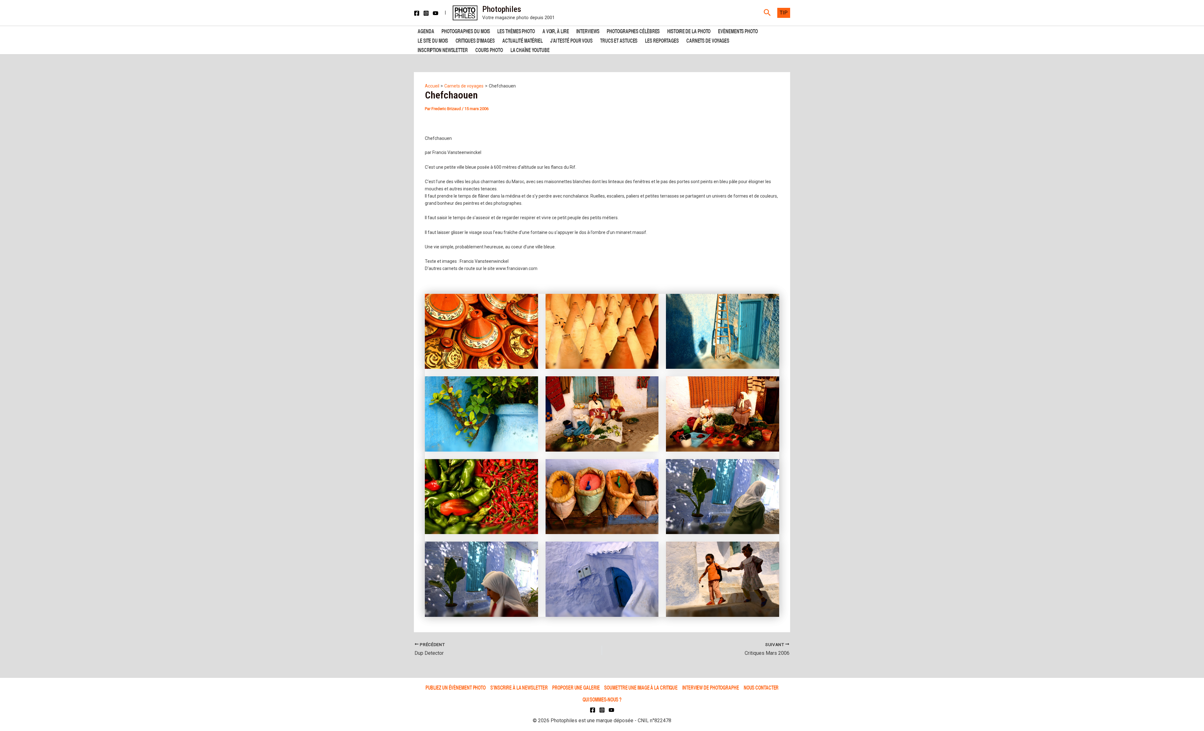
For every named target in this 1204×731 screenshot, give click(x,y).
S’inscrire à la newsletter (518, 687)
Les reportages (662, 40)
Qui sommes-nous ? (602, 699)
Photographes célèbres (633, 30)
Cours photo (489, 49)
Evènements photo (738, 30)
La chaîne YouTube (530, 49)
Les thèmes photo (516, 30)
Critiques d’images (475, 40)
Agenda (426, 30)
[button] (767, 13)
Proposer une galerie (575, 687)
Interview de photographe (710, 687)
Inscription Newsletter (443, 49)
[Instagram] (426, 13)
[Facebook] (417, 13)
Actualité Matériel (522, 40)
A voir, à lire (555, 30)
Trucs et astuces (618, 40)
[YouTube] (435, 13)
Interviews (587, 30)
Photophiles (501, 9)
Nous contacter (761, 687)
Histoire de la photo (688, 30)
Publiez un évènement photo (455, 687)
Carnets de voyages (707, 40)
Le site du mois (433, 40)
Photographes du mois (465, 30)
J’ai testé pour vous (571, 40)
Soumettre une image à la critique (641, 687)
